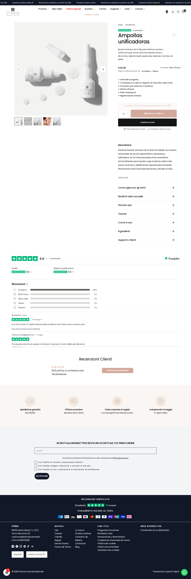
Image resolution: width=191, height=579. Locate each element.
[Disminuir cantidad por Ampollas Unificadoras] (120, 114)
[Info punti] (169, 105)
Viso (57, 530)
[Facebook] (13, 546)
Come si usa (125, 222)
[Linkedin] (32, 546)
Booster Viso (130, 25)
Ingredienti (124, 231)
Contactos (80, 543)
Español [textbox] (18, 554)
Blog (77, 546)
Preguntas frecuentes (108, 530)
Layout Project (172, 571)
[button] (103, 69)
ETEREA (15, 526)
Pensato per (125, 205)
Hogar (120, 25)
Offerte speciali (73, 9)
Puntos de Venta (63, 546)
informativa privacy (121, 458)
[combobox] (18, 554)
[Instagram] (20, 546)
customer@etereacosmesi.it (26, 536)
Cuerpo (58, 533)
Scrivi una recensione (118, 370)
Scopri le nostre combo (74, 3)
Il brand (139, 9)
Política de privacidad (108, 546)
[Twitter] (17, 546)
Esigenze (114, 9)
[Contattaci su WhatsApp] (184, 572)
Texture (122, 213)
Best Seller (57, 9)
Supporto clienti (127, 240)
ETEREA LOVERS (92, 14)
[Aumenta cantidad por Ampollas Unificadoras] (127, 114)
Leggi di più (123, 177)
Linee (127, 9)
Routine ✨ (90, 9)
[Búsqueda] (178, 11)
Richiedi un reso (105, 533)
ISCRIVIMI (42, 476)
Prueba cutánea (83, 533)
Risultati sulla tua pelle (130, 196)
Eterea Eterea (61, 543)
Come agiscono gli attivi (132, 187)
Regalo (58, 540)
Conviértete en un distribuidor (154, 530)
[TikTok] (28, 546)
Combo (102, 9)
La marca (79, 530)
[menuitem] (43, 9)
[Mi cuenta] (173, 11)
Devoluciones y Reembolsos (111, 536)
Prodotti (42, 9)
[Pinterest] (24, 546)
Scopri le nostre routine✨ (11, 3)
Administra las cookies (108, 550)
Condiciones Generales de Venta (113, 540)
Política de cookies (106, 543)
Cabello (58, 536)
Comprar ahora (147, 122)
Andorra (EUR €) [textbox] (36, 554)
